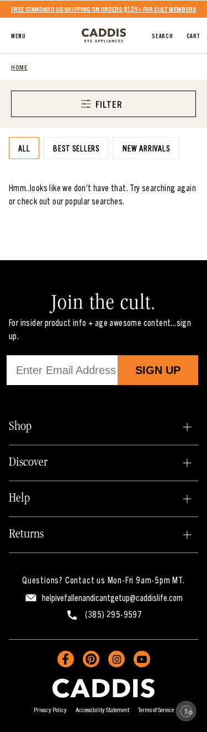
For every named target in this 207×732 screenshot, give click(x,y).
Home (19, 66)
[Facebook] (65, 659)
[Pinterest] (91, 659)
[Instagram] (116, 659)
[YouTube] (142, 659)
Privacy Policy (50, 709)
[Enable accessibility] (186, 711)
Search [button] (162, 35)
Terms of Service (156, 709)
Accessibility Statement (102, 709)
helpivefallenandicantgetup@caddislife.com (112, 597)
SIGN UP (158, 370)
